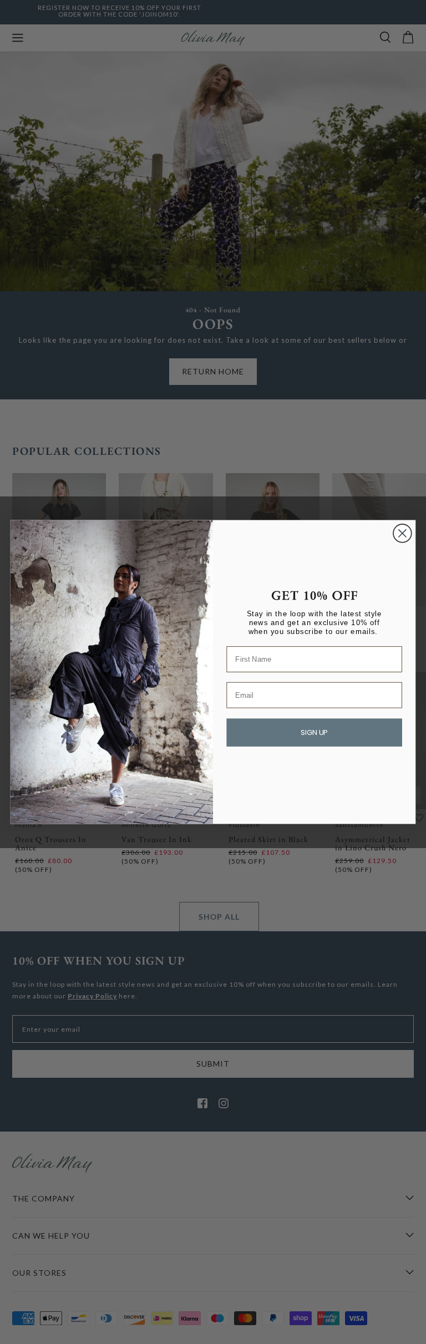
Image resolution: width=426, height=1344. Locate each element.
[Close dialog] (402, 533)
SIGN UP (314, 733)
